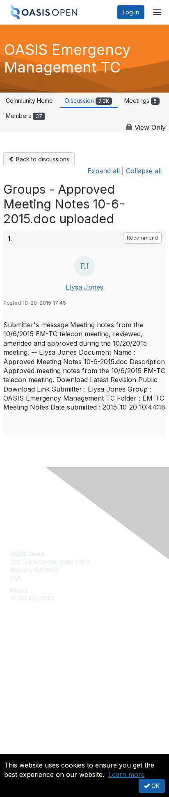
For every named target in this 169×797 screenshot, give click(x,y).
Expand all (103, 171)
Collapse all (144, 171)
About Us (21, 750)
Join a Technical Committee (46, 676)
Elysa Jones (84, 287)
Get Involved (26, 652)
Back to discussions (41, 159)
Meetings (140, 100)
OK (155, 785)
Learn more (126, 774)
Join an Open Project (38, 664)
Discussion (87, 100)
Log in (131, 12)
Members (24, 115)
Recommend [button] (142, 238)
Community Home (29, 100)
